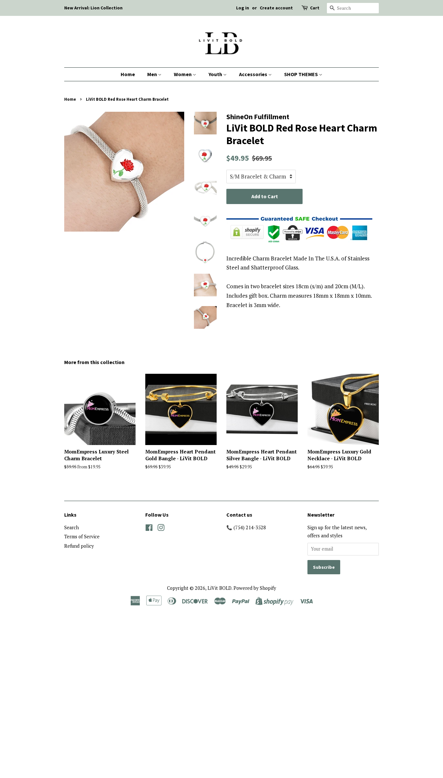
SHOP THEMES (301, 74)
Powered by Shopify (254, 588)
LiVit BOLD (220, 588)
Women (183, 74)
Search (71, 527)
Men (152, 74)
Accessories (253, 74)
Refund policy (79, 546)
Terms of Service (82, 536)
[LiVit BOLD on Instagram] (160, 529)
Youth (216, 74)
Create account (276, 8)
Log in (242, 8)
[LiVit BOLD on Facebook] (149, 529)
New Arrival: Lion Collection (93, 8)
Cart (314, 8)
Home (128, 74)
